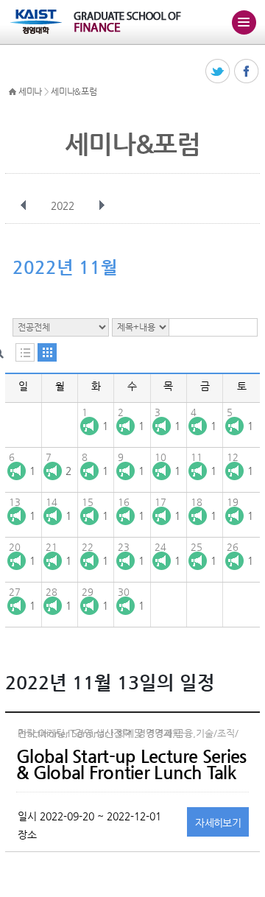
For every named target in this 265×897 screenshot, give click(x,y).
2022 (62, 205)
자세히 (218, 823)
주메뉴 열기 (243, 22)
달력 (47, 352)
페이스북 (247, 72)
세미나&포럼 (73, 91)
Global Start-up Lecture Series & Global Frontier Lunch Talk (131, 764)
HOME (12, 92)
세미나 (30, 91)
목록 (25, 352)
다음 (101, 205)
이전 (23, 205)
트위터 (218, 72)
